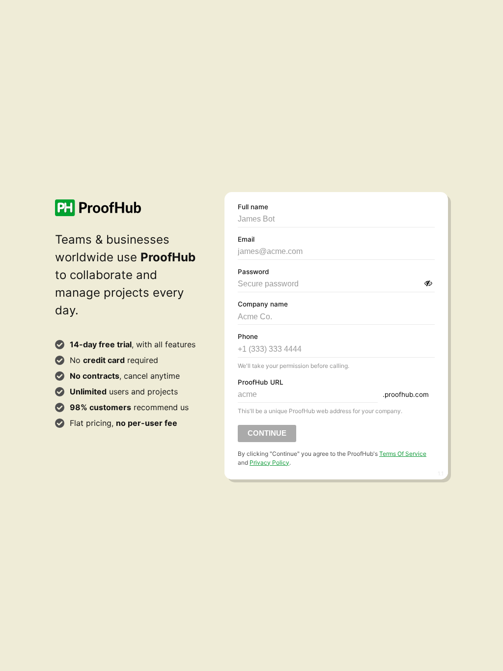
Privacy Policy (269, 462)
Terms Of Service (402, 453)
